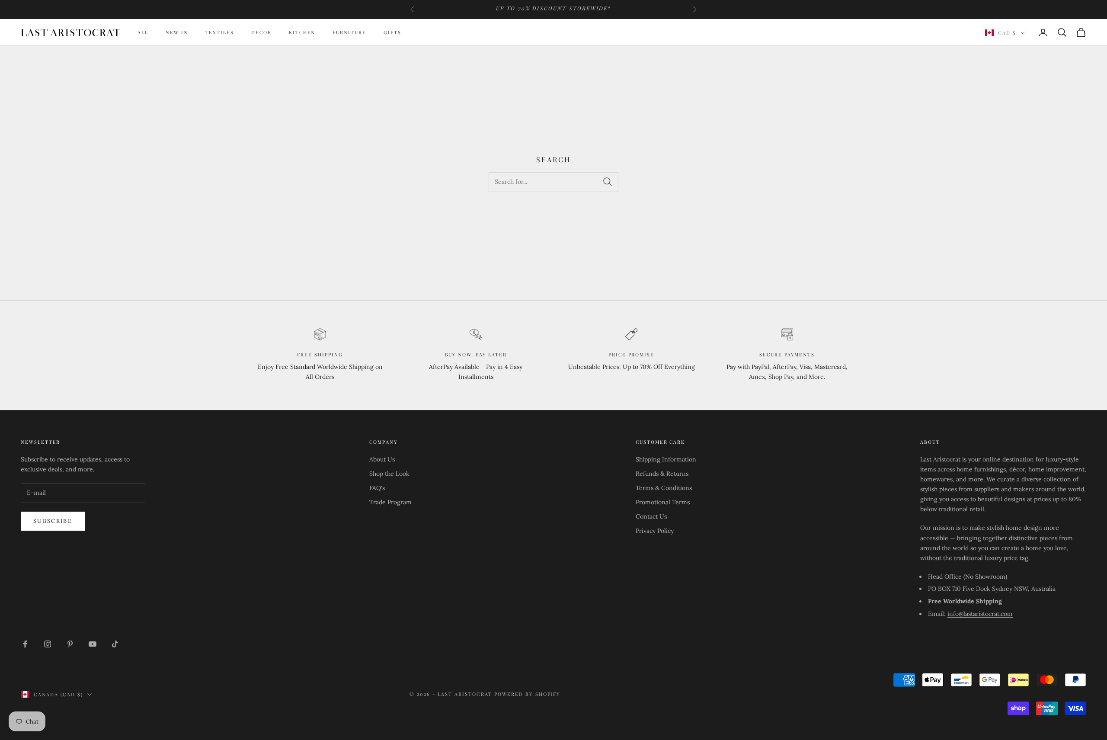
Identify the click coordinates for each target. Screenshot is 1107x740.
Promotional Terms (663, 502)
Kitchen (302, 32)
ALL (143, 32)
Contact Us (651, 516)
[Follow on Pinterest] (70, 644)
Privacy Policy (655, 531)
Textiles (219, 32)
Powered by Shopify (527, 694)
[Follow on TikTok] (115, 644)
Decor (261, 32)
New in (177, 32)
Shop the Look (389, 473)
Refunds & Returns (662, 473)
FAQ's (377, 488)
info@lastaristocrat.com (980, 614)
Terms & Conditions (664, 488)
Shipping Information (666, 459)
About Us (382, 459)
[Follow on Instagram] (47, 644)
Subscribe (52, 521)
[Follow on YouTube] (92, 644)
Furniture (349, 32)
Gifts (392, 32)
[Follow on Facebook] (25, 644)
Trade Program (390, 502)
